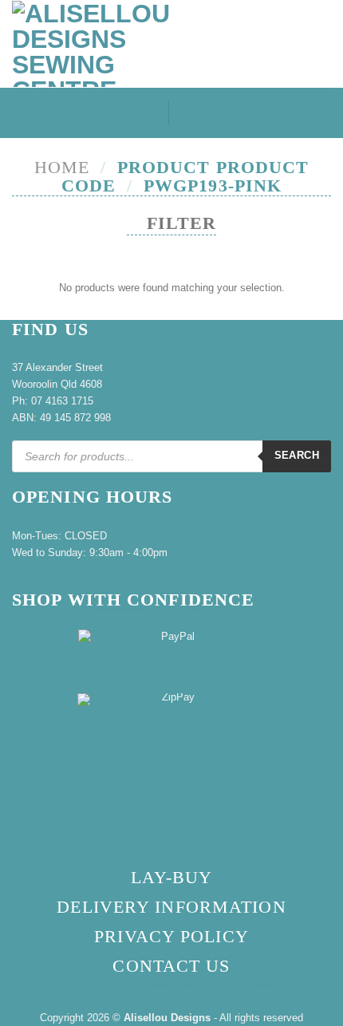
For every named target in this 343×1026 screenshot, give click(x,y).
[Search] (146, 112)
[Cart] (323, 46)
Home (61, 167)
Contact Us (171, 966)
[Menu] (194, 113)
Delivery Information (171, 907)
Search (296, 455)
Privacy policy (171, 936)
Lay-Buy (172, 877)
